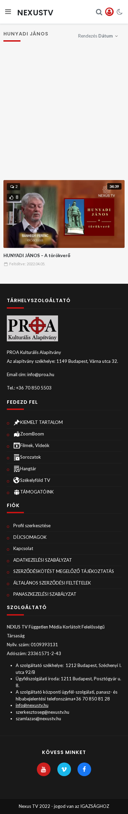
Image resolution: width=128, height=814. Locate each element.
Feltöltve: (27, 264)
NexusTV (35, 12)
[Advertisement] (64, 114)
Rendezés (95, 36)
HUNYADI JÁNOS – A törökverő (36, 255)
